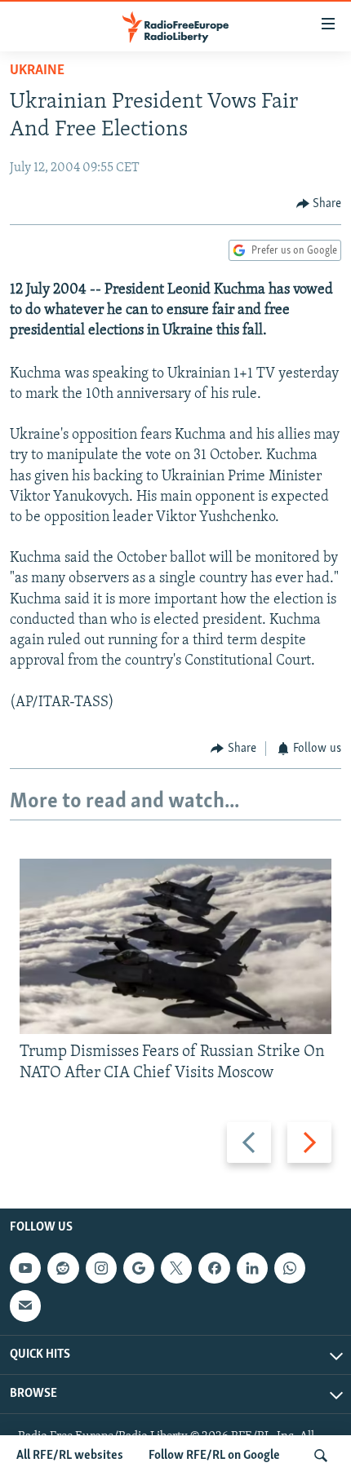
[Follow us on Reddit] (62, 1268)
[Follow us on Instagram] (101, 1268)
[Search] (320, 1455)
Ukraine (37, 71)
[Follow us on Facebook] (213, 1268)
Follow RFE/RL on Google (214, 1455)
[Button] (319, 203)
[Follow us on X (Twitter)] (176, 1268)
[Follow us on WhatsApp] (289, 1268)
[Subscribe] (25, 1305)
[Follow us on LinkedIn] (252, 1268)
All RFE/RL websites (69, 1455)
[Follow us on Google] (138, 1268)
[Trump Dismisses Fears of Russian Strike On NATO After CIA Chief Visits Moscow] (175, 946)
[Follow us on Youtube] (25, 1268)
